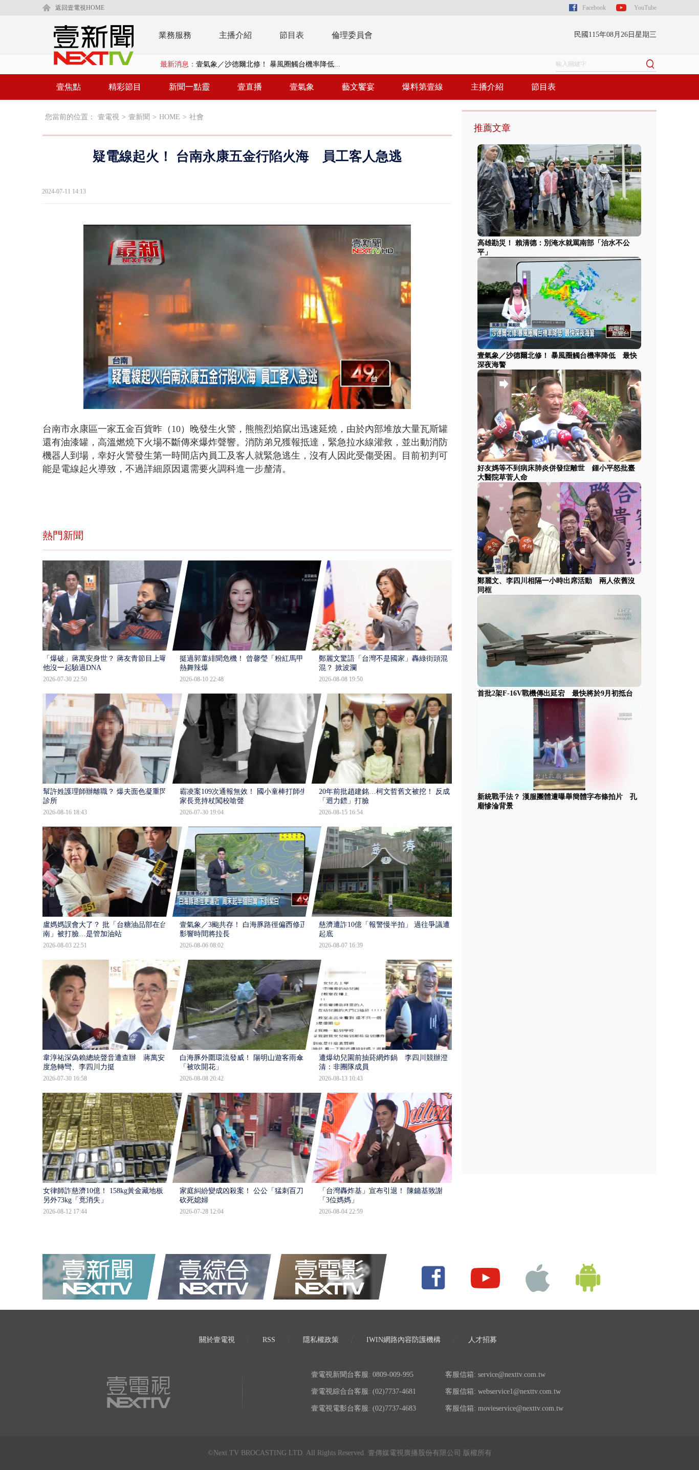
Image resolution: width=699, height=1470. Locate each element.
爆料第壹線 (422, 86)
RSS (269, 1340)
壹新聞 (139, 117)
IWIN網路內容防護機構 (403, 1340)
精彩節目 (124, 86)
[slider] (246, 401)
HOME (169, 117)
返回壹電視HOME (79, 7)
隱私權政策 (321, 1340)
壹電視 (108, 117)
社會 (196, 117)
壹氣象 (302, 86)
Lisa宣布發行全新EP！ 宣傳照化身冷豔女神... (268, 64)
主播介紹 (235, 35)
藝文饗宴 (358, 86)
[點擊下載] (538, 1277)
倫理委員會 (352, 35)
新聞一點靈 (189, 86)
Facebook (594, 7)
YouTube (645, 7)
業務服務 (175, 35)
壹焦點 (68, 86)
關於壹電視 (217, 1340)
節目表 (291, 35)
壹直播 (249, 86)
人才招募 (482, 1340)
